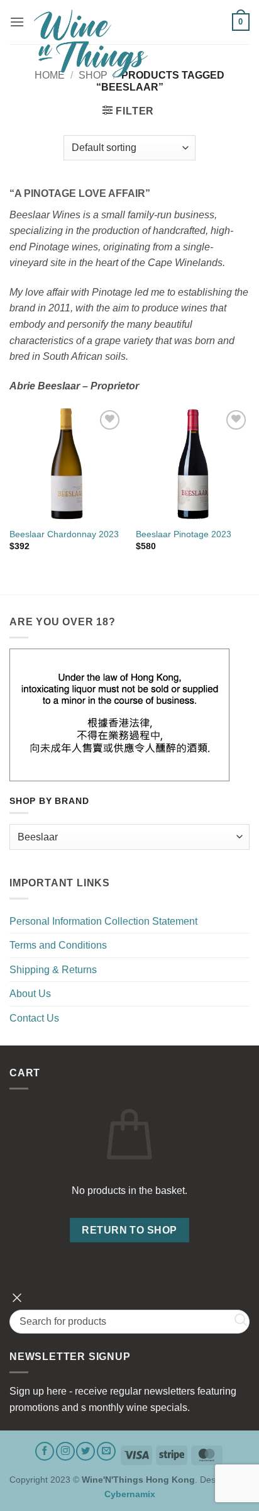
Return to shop (129, 1230)
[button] (17, 21)
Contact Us (34, 1018)
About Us (30, 993)
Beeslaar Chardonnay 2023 (64, 534)
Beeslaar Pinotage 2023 (183, 534)
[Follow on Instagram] (65, 1451)
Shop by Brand (49, 801)
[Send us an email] (106, 1451)
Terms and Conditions (58, 945)
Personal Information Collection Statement (103, 921)
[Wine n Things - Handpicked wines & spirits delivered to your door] (128, 43)
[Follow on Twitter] (85, 1451)
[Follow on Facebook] (44, 1451)
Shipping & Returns (53, 969)
